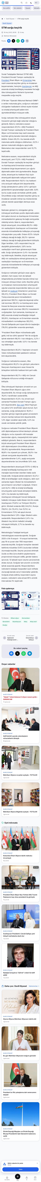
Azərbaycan (27, 86)
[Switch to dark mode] (31, 3)
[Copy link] (27, 41)
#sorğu (5, 625)
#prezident (6, 621)
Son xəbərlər (18, 8)
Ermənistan (27, 80)
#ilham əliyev (15, 618)
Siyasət (27, 8)
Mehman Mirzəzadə (10, 36)
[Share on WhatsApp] (18, 41)
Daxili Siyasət (10, 19)
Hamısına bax (33, 986)
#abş (25, 621)
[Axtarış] (22, 3)
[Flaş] (17, 1176)
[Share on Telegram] (22, 41)
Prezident (5, 80)
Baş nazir (21, 405)
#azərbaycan (17, 621)
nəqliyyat (14, 291)
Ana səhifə (6, 8)
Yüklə (20, 1169)
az (36, 2)
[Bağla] (37, 1163)
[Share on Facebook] (9, 41)
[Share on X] (13, 41)
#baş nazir (33, 621)
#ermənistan (26, 618)
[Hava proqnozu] (26, 3)
